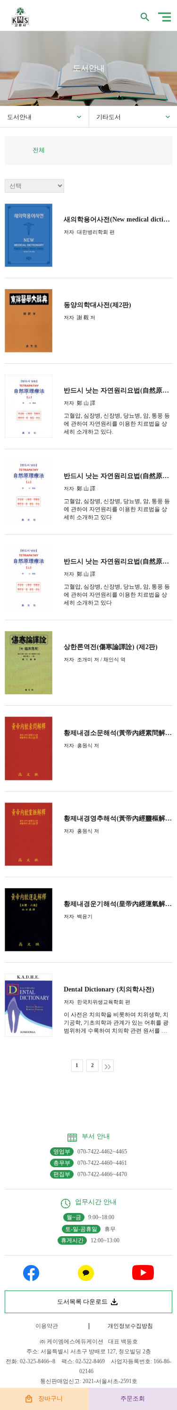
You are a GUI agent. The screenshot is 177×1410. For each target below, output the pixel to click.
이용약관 (46, 1326)
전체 (39, 150)
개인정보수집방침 (130, 1326)
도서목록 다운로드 (82, 1301)
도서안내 (19, 116)
